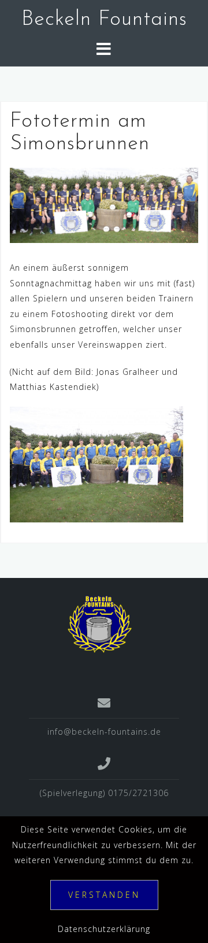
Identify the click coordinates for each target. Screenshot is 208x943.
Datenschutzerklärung (104, 928)
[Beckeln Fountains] (99, 623)
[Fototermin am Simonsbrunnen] (104, 204)
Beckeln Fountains (104, 19)
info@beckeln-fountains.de (104, 731)
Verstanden (104, 894)
